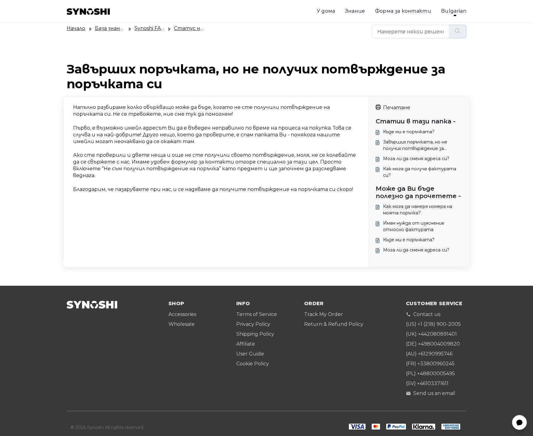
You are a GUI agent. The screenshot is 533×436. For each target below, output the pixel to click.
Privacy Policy (253, 324)
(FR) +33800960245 (430, 364)
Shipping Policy (255, 334)
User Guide (250, 354)
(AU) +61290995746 (429, 354)
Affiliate (245, 344)
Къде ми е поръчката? (409, 132)
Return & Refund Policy (333, 324)
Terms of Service (256, 314)
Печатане (396, 107)
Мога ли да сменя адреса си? (416, 158)
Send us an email (434, 393)
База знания (111, 28)
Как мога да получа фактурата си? (419, 172)
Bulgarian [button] (453, 11)
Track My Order (323, 314)
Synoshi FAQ (149, 28)
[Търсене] (457, 31)
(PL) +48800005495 (430, 373)
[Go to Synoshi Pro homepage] (88, 11)
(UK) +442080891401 (431, 334)
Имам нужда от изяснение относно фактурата (413, 226)
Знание (355, 11)
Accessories (182, 314)
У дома (326, 11)
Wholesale (181, 324)
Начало (76, 28)
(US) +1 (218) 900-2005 (433, 324)
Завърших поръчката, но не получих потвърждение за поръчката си (415, 145)
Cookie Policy (252, 364)
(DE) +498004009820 (433, 344)
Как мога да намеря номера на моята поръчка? (417, 210)
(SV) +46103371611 (427, 383)
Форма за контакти (403, 11)
